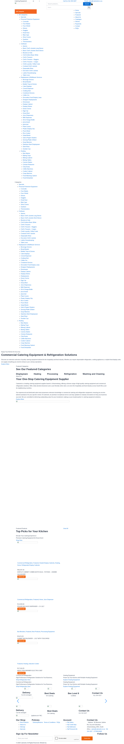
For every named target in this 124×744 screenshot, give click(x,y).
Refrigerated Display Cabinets (31, 565)
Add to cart (21, 576)
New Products (36, 631)
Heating (57, 563)
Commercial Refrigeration (25, 563)
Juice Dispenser (48, 599)
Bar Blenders (21, 631)
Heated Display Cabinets (46, 563)
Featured (36, 563)
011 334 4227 (97, 695)
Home (19, 565)
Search (87, 4)
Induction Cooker (34, 663)
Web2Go (49, 742)
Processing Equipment (48, 631)
